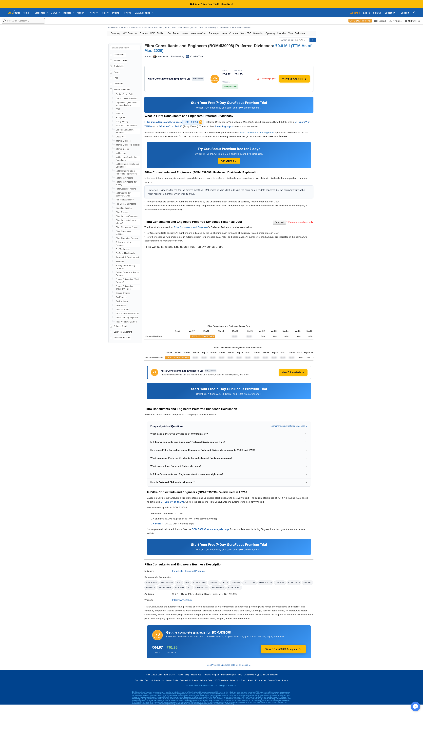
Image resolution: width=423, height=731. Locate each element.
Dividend (161, 33)
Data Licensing (143, 12)
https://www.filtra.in (182, 600)
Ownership (258, 33)
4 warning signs (224, 126)
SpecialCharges (123, 293)
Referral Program (211, 675)
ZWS (187, 582)
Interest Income (122, 149)
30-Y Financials (129, 33)
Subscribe (354, 12)
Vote (290, 33)
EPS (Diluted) (122, 122)
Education (390, 12)
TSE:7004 (179, 587)
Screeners (40, 12)
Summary (115, 33)
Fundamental (120, 55)
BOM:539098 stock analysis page (210, 529)
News (93, 12)
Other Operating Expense (127, 238)
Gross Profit (121, 137)
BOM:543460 (167, 582)
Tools (104, 12)
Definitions (224, 27)
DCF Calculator (221, 680)
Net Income (121, 153)
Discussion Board (238, 680)
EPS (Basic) (121, 117)
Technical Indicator (122, 338)
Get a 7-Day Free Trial (202, 336)
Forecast (144, 33)
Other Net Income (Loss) (126, 227)
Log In (366, 12)
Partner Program (228, 675)
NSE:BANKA (151, 582)
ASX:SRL (307, 582)
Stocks (124, 27)
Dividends (118, 84)
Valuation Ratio (120, 60)
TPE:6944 (279, 582)
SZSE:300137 (234, 587)
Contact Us (249, 675)
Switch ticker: (287, 40)
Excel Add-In (261, 680)
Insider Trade (172, 680)
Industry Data (206, 680)
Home (26, 12)
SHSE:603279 (201, 587)
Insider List (159, 680)
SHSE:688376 (164, 587)
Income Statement (122, 89)
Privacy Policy (183, 675)
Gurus (54, 12)
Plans (250, 680)
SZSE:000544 (218, 587)
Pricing (115, 12)
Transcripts (214, 33)
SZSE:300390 (199, 582)
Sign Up (377, 12)
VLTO (178, 582)
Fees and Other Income (126, 126)
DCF (152, 33)
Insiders (67, 12)
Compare (233, 33)
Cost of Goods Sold (124, 94)
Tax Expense (121, 297)
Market (81, 12)
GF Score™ (157, 523)
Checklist (281, 33)
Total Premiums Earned (126, 322)
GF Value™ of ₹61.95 (170, 126)
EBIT (118, 109)
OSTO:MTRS (249, 582)
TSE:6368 (235, 582)
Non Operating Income (126, 204)
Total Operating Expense (127, 318)
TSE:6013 (150, 587)
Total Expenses (122, 309)
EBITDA (119, 113)
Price (116, 78)
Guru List (149, 680)
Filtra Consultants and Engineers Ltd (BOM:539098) (190, 27)
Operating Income (124, 208)
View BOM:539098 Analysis (281, 649)
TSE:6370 (213, 582)
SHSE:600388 (265, 582)
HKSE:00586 (294, 582)
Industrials (136, 27)
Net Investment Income (126, 189)
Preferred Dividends (241, 27)
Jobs (160, 675)
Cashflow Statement (123, 332)
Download (279, 222)
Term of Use (169, 675)
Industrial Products (153, 27)
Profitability (119, 66)
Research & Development (127, 257)
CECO (225, 582)
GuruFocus (112, 27)
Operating (270, 33)
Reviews (127, 12)
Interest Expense (123, 141)
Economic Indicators (189, 680)
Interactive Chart (198, 33)
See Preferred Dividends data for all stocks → (229, 665)
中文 (257, 675)
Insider (185, 33)
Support (405, 12)
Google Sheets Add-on (278, 680)
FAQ (240, 675)
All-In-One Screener (269, 675)
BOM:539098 (193, 122)
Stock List (139, 680)
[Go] (312, 40)
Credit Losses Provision (126, 98)
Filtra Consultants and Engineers (163, 121)
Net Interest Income (124, 178)
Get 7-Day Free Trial (360, 20)
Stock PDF (245, 33)
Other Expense (122, 212)
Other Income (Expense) (126, 216)
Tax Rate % (121, 305)
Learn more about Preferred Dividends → (289, 426)
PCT (190, 587)
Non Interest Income (125, 200)
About (154, 675)
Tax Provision (122, 301)
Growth (117, 72)
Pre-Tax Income (123, 249)
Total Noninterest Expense (127, 313)
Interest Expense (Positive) (128, 145)
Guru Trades (173, 33)
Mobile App (196, 675)
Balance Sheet (120, 326)
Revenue (120, 261)
